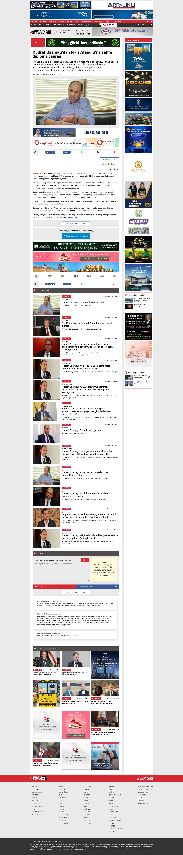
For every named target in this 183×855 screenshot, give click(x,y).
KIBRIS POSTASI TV (144, 803)
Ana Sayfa (35, 786)
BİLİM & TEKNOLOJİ (115, 820)
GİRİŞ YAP (85, 560)
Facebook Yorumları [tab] (86, 587)
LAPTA (86, 798)
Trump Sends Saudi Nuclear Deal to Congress (142, 382)
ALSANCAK (87, 786)
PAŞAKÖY (87, 812)
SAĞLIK (47, 25)
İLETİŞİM (141, 801)
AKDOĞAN (87, 801)
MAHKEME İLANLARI (115, 829)
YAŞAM (111, 832)
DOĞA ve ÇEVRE (114, 823)
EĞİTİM (41, 25)
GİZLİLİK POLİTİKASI (144, 789)
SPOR (111, 809)
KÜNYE (140, 798)
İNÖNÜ (86, 818)
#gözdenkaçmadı (90, 25)
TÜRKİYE (61, 21)
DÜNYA (77, 21)
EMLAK (111, 803)
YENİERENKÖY (63, 823)
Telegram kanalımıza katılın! (77, 236)
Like (51, 152)
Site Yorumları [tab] (41, 587)
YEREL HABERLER (98, 21)
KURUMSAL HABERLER (145, 786)
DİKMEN (86, 792)
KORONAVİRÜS (114, 812)
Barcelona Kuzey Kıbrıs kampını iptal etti (141, 305)
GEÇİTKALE (87, 809)
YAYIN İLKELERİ (143, 795)
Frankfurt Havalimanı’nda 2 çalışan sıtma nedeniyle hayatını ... (142, 300)
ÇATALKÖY (87, 789)
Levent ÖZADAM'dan (108, 24)
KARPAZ (61, 803)
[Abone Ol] (109, 164)
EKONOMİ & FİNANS (58, 25)
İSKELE (61, 795)
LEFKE (61, 801)
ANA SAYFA (34, 21)
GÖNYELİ (61, 806)
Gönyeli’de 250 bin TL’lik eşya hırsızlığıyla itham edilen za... (142, 376)
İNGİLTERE (69, 21)
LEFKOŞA (62, 789)
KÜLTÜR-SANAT (71, 25)
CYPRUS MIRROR (117, 21)
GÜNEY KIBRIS (113, 815)
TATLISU (86, 803)
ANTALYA (35, 815)
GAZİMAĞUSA (63, 792)
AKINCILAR (62, 809)
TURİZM (80, 25)
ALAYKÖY (62, 812)
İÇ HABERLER (52, 21)
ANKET (108, 21)
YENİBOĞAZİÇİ (88, 823)
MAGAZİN (112, 826)
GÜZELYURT (63, 798)
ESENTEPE (87, 795)
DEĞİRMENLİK (63, 815)
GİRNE (61, 786)
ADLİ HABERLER (86, 21)
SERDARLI (87, 820)
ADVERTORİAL (113, 818)
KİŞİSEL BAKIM (114, 806)
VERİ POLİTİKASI (143, 792)
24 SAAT (33, 25)
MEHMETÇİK (63, 820)
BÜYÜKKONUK (63, 818)
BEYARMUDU (88, 815)
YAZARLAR (43, 21)
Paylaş (66, 152)
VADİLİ (86, 806)
